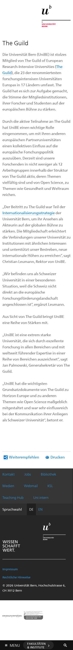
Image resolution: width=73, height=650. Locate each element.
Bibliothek (48, 474)
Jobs (27, 474)
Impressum (10, 569)
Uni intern (40, 497)
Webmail (31, 485)
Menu (15, 644)
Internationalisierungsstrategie (28, 212)
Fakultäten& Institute (36, 645)
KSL (50, 485)
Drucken (57, 457)
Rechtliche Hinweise (16, 577)
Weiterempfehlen (24, 457)
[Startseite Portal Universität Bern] (56, 16)
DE (31, 509)
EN (40, 509)
